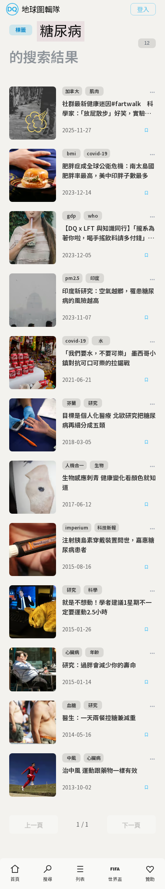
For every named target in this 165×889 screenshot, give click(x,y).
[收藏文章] (146, 130)
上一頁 (33, 825)
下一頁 (131, 825)
